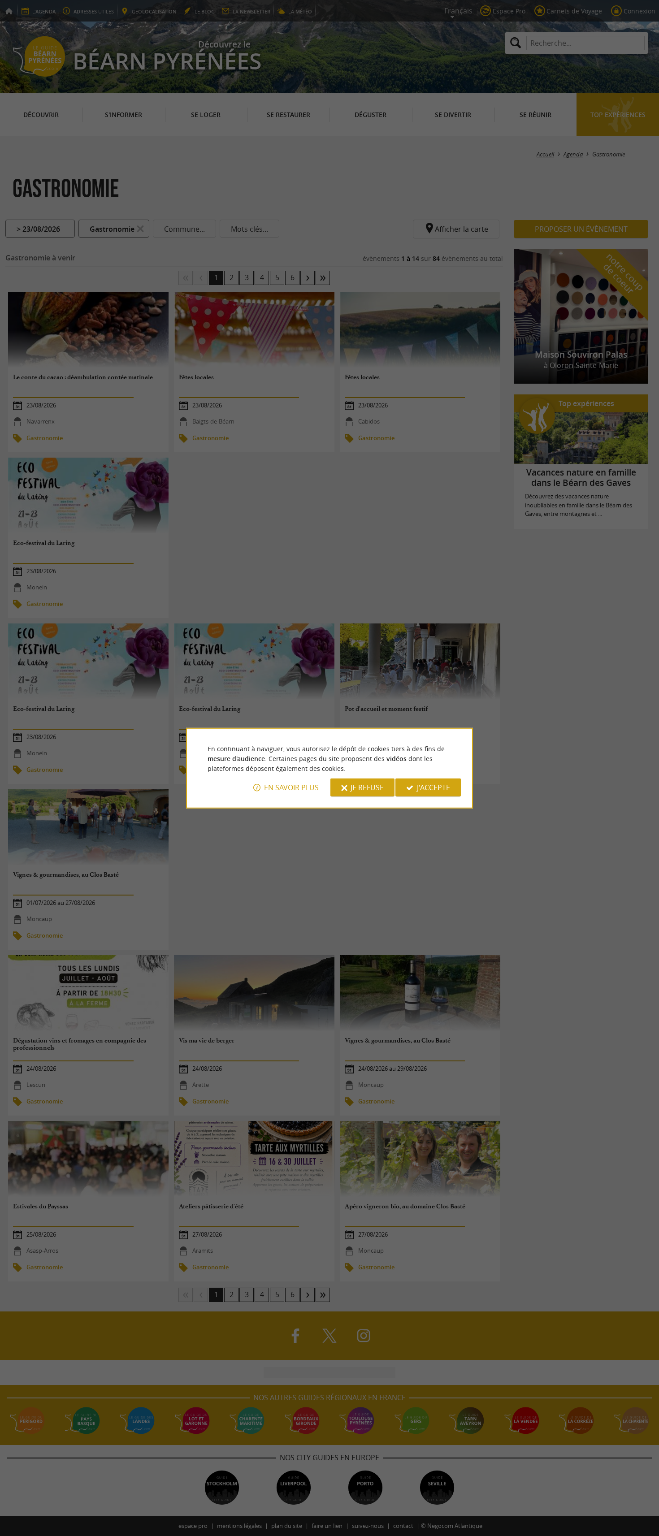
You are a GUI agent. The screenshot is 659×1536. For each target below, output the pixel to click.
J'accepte (433, 787)
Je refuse (367, 787)
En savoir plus (291, 787)
